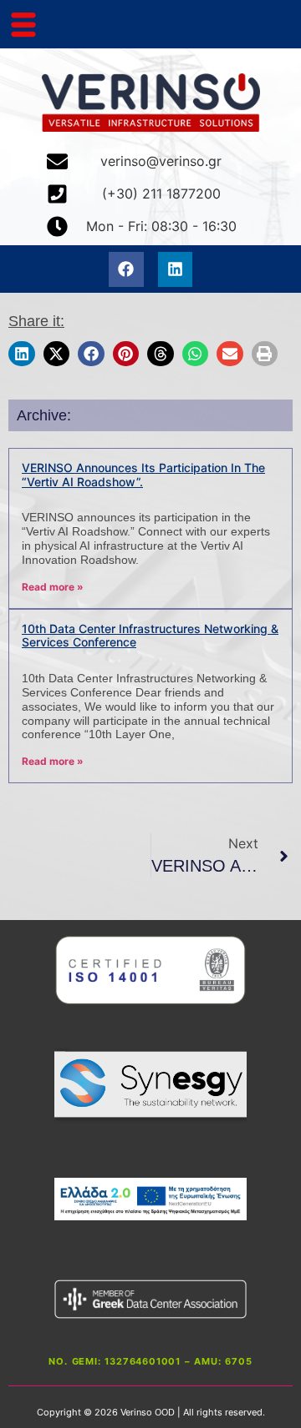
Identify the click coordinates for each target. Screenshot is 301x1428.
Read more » (53, 587)
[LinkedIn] (175, 269)
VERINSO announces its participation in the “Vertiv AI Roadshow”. (143, 474)
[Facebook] (126, 269)
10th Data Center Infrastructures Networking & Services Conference (150, 635)
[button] (21, 353)
